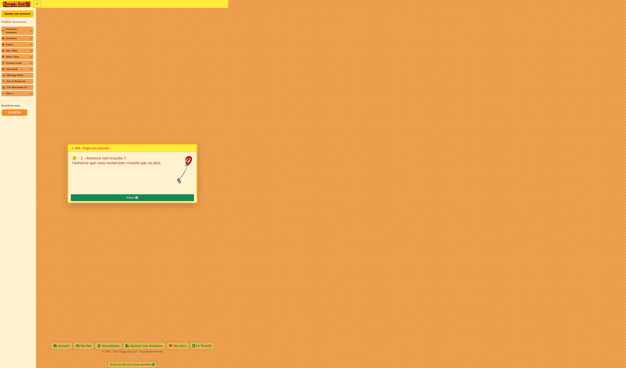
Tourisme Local (13, 63)
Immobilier (11, 38)
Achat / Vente (12, 57)
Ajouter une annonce (17, 13)
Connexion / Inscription (12, 30)
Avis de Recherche (16, 81)
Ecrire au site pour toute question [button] (131, 364)
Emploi (9, 44)
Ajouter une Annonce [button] (146, 346)
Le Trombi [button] (203, 346)
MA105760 (14, 112)
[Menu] (37, 3)
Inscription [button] (110, 346)
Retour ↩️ (132, 197)
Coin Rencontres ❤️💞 (18, 87)
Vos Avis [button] (179, 346)
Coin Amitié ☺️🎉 (15, 69)
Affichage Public (15, 75)
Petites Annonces (13, 22)
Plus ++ (10, 93)
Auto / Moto (11, 50)
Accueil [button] (63, 346)
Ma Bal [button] (85, 346)
